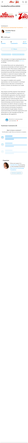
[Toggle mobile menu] (2, 2)
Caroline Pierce (14, 165)
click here (21, 60)
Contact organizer (16, 172)
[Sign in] (25, 2)
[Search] (23, 2)
